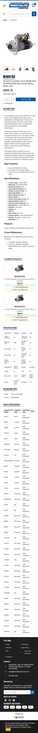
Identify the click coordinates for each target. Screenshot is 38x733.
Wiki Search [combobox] (6, 14)
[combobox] (21, 14)
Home (5, 20)
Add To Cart (24, 99)
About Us (9, 647)
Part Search (25, 644)
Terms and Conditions (27, 652)
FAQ (7, 651)
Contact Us (9, 657)
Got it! (8, 729)
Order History (25, 647)
